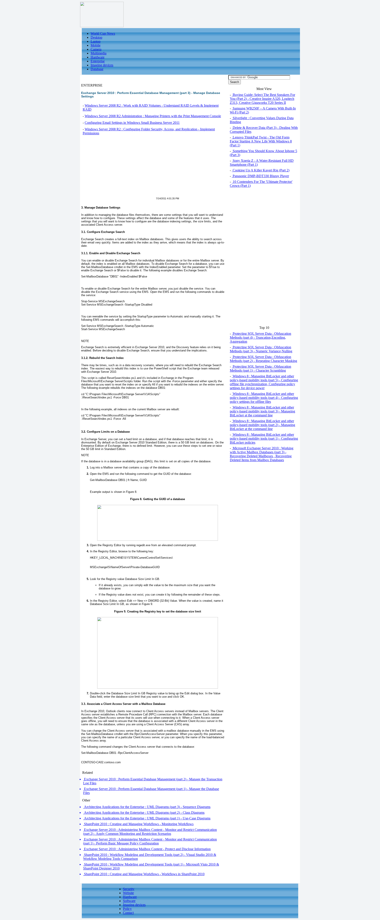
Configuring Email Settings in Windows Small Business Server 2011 (132, 122)
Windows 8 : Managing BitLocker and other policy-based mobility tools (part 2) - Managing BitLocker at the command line (262, 425)
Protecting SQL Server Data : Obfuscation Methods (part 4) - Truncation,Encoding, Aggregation (260, 337)
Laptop (95, 41)
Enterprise (98, 61)
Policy (127, 909)
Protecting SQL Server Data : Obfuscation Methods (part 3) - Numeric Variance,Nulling (261, 349)
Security (128, 889)
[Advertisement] (118, 168)
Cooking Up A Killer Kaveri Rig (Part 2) (260, 170)
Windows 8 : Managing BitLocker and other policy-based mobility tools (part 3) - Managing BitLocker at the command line (262, 411)
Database (97, 69)
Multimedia (98, 53)
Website (128, 893)
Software (129, 901)
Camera (96, 49)
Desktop (96, 37)
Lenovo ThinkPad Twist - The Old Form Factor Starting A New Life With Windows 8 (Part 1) (261, 141)
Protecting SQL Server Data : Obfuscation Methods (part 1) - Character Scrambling (260, 368)
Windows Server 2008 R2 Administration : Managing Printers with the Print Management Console (153, 116)
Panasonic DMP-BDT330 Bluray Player (260, 176)
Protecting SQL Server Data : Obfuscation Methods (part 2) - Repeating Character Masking (263, 359)
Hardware (97, 57)
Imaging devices (102, 65)
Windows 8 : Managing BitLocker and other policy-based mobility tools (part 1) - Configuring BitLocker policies (264, 438)
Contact (128, 913)
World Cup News (103, 33)
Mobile (95, 45)
